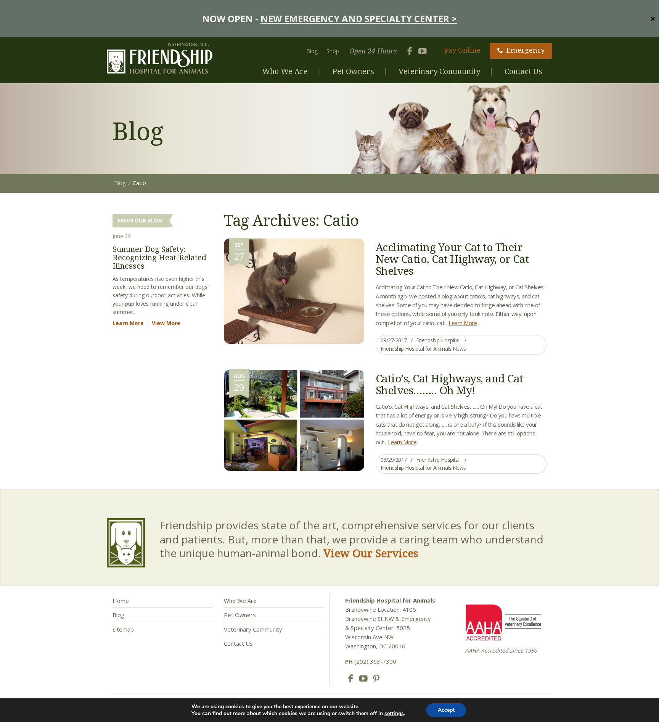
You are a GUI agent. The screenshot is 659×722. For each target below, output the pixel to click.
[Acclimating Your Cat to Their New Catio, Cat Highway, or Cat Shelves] (294, 290)
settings (394, 713)
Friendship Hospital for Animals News (423, 348)
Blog (312, 51)
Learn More (462, 323)
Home (121, 600)
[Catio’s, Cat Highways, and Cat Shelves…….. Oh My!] (294, 419)
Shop (332, 51)
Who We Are (285, 71)
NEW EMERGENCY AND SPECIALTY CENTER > (358, 18)
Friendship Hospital (438, 340)
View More (166, 323)
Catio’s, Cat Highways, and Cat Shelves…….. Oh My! (449, 384)
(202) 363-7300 (370, 661)
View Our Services (370, 553)
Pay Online (463, 50)
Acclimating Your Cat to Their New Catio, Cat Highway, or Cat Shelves (452, 259)
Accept (446, 710)
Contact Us (523, 71)
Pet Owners (353, 71)
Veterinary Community (439, 71)
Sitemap (123, 629)
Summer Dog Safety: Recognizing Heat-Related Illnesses (159, 257)
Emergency (525, 50)
